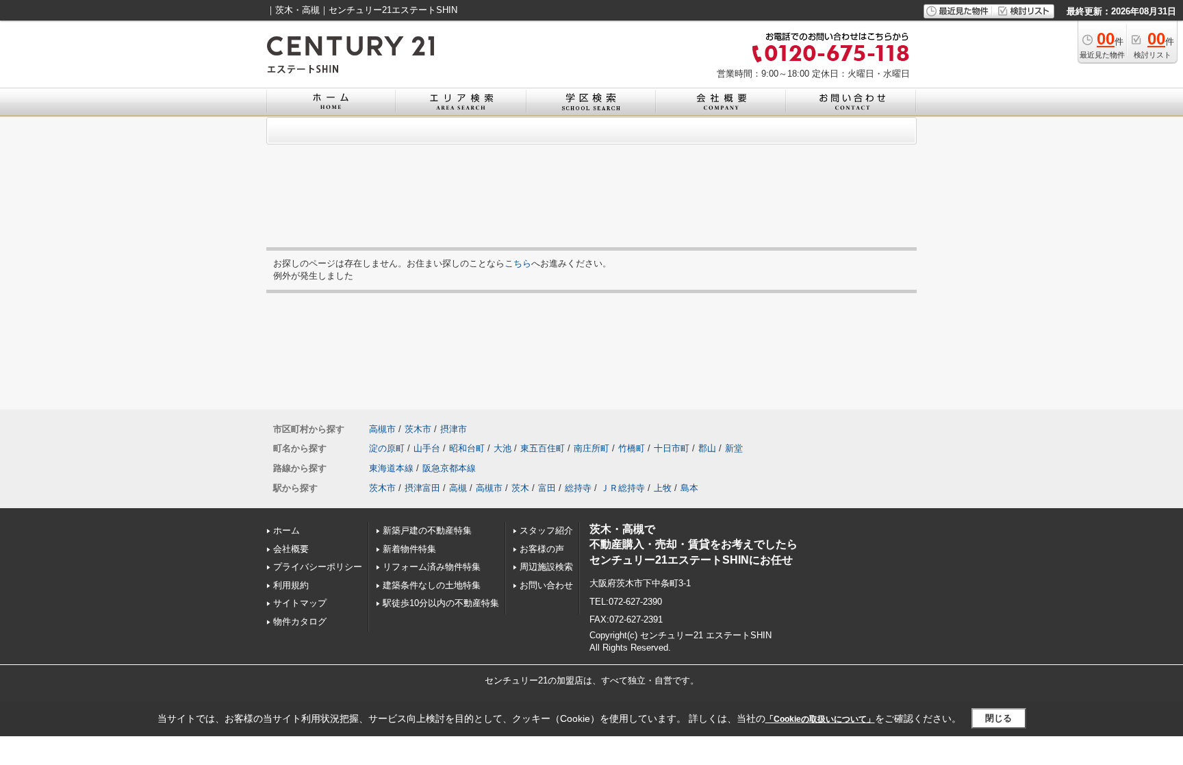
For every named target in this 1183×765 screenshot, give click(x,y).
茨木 (520, 488)
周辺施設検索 (546, 567)
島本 (689, 488)
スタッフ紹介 (546, 530)
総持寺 (578, 488)
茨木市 (418, 429)
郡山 (707, 448)
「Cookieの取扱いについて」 (820, 719)
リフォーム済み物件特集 (432, 567)
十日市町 (671, 448)
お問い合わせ (546, 585)
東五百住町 (542, 448)
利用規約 (291, 585)
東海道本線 (391, 468)
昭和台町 (467, 448)
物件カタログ (300, 621)
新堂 (734, 448)
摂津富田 (422, 488)
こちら (518, 263)
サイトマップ (300, 603)
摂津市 (453, 429)
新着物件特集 (409, 549)
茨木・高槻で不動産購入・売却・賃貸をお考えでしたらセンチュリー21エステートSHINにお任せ (693, 544)
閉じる (998, 718)
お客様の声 (542, 549)
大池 (502, 448)
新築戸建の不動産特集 (427, 530)
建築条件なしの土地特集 (432, 585)
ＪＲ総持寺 (622, 488)
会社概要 (291, 549)
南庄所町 (591, 448)
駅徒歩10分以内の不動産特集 (441, 603)
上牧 (663, 488)
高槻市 (382, 429)
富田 (547, 488)
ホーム (286, 530)
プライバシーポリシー (317, 567)
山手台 (427, 448)
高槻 (458, 488)
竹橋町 (631, 448)
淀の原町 (387, 448)
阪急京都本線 (449, 468)
